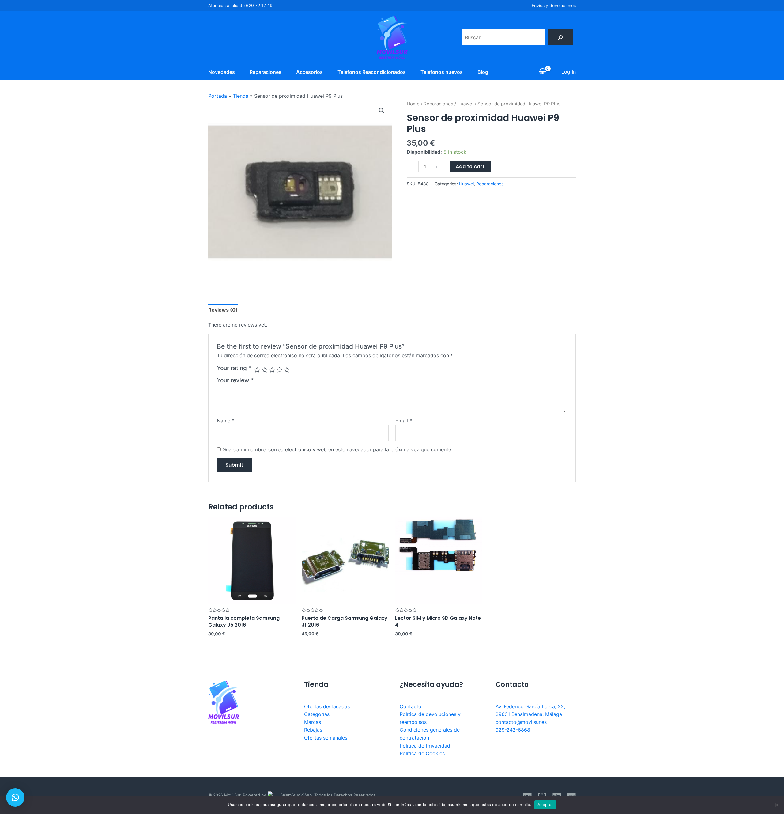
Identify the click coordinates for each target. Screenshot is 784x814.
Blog (482, 72)
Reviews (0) (223, 310)
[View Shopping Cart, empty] (542, 72)
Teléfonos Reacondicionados (371, 72)
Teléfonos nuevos (441, 72)
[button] (15, 797)
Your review (235, 380)
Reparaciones (265, 72)
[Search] (560, 37)
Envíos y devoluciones (554, 5)
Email (403, 421)
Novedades (221, 72)
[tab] (223, 310)
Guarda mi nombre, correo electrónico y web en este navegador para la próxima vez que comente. (337, 449)
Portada (217, 96)
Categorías (317, 714)
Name (225, 421)
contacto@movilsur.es (521, 722)
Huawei (465, 104)
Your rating (234, 368)
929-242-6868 (513, 730)
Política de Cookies (422, 753)
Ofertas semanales (325, 738)
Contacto (410, 706)
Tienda (240, 96)
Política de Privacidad (425, 746)
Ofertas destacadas (327, 706)
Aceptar (545, 804)
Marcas (312, 722)
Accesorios (309, 72)
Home (413, 104)
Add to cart (470, 166)
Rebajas (313, 730)
